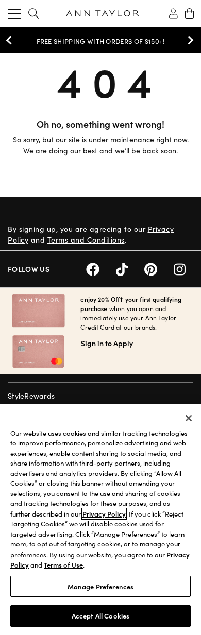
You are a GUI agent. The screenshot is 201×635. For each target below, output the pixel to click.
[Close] (188, 418)
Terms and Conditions (86, 240)
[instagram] (183, 268)
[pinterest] (159, 268)
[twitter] (130, 268)
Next (188, 40)
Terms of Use (63, 565)
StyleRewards (31, 396)
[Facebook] (101, 268)
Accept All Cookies (100, 616)
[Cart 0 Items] (189, 13)
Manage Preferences (100, 586)
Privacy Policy (104, 514)
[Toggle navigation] (14, 13)
